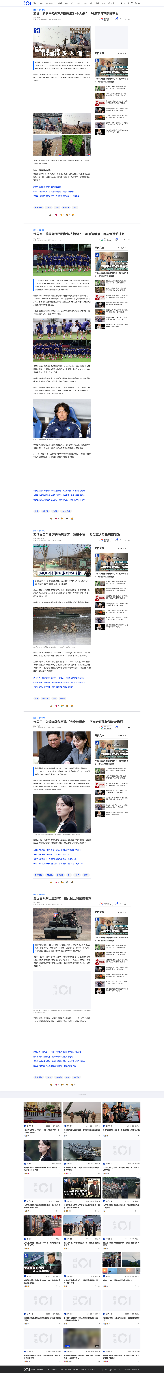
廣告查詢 (54, 1369)
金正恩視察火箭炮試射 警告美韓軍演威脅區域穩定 (53, 687)
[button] (120, 19)
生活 (97, 3)
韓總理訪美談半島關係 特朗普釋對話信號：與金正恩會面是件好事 (59, 1038)
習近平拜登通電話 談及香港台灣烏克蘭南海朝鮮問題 (53, 192)
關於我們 (40, 1369)
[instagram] (106, 1369)
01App (61, 1369)
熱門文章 (99, 53)
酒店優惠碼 (49, 3)
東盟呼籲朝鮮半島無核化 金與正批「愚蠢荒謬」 (52, 855)
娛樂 (41, 3)
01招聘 (47, 1369)
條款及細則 (91, 1369)
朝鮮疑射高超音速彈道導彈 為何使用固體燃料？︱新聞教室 (56, 196)
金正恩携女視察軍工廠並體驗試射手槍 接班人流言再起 (54, 1042)
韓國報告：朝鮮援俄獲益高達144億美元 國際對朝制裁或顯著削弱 (58, 678)
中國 (85, 3)
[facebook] (101, 1369)
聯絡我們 (75, 1369)
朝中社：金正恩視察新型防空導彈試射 (117, 1257)
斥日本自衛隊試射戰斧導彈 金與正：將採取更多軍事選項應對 (57, 850)
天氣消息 (59, 3)
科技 (91, 3)
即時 (66, 3)
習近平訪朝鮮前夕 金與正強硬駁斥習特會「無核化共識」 (55, 859)
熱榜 (72, 3)
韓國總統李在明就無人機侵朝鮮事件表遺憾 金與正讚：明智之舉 (58, 864)
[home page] (27, 3)
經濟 (109, 3)
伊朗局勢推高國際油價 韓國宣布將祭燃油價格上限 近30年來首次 (59, 683)
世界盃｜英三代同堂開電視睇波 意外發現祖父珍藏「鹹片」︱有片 (59, 500)
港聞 (34, 3)
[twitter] (119, 1369)
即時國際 (42, 10)
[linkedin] (115, 1369)
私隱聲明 (83, 1369)
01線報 (33, 1369)
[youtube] (110, 1369)
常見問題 (68, 1369)
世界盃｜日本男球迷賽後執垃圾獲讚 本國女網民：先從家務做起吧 (59, 491)
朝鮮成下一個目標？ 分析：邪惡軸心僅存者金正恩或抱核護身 (57, 1029)
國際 (78, 3)
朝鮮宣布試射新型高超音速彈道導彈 (47, 187)
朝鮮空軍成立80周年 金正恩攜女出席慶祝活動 (121, 1106)
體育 (103, 3)
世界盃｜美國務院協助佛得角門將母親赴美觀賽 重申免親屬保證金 (59, 495)
